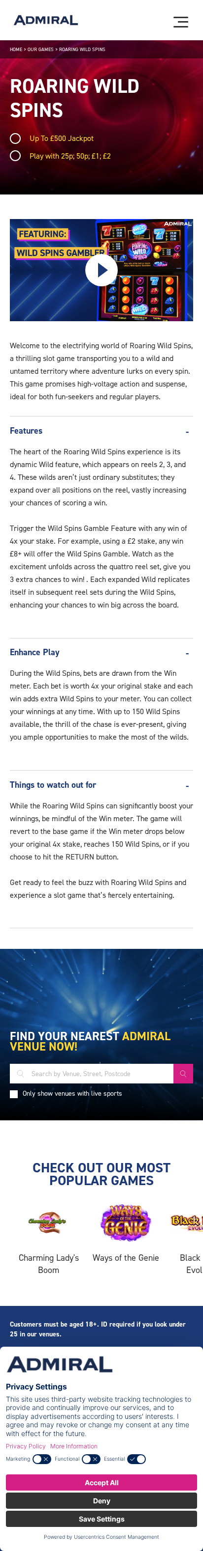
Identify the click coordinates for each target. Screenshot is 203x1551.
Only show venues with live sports (72, 1093)
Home (16, 49)
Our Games (41, 49)
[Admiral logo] (46, 20)
